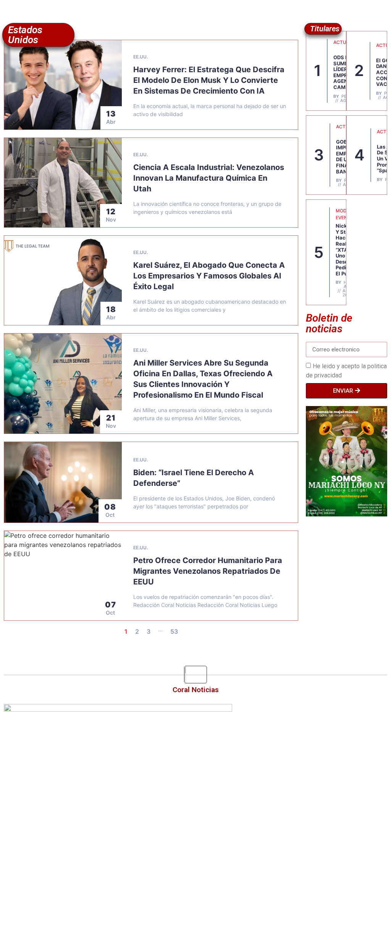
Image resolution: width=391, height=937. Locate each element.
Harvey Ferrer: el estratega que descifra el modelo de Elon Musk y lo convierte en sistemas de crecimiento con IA (208, 80)
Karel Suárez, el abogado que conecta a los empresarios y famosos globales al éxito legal (209, 276)
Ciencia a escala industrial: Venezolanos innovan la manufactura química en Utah (208, 178)
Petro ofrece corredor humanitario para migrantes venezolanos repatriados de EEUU (207, 571)
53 (174, 631)
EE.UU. (140, 57)
